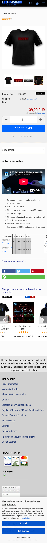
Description (8, 149)
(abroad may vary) (32, 99)
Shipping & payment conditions (16, 404)
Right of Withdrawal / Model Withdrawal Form (23, 410)
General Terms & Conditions (14, 415)
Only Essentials (23, 531)
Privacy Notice (24, 518)
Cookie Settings (9, 441)
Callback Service (9, 431)
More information (23, 538)
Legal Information (10, 384)
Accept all (23, 523)
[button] (9, 271)
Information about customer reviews (18, 436)
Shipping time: (6, 100)
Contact (5, 399)
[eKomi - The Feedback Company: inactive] (11, 497)
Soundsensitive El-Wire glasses (23, 327)
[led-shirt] (23, 47)
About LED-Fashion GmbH (14, 394)
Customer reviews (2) (14, 261)
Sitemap (6, 425)
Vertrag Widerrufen (10, 389)
